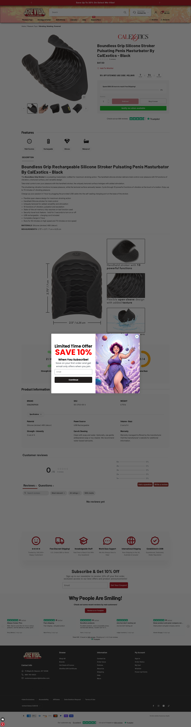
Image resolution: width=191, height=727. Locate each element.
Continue (73, 379)
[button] (3, 719)
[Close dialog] (137, 336)
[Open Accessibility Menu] (2, 724)
